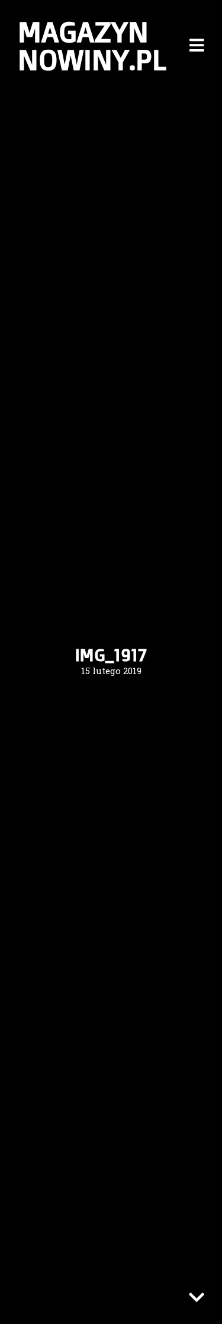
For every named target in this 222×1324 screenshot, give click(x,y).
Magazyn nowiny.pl (92, 45)
